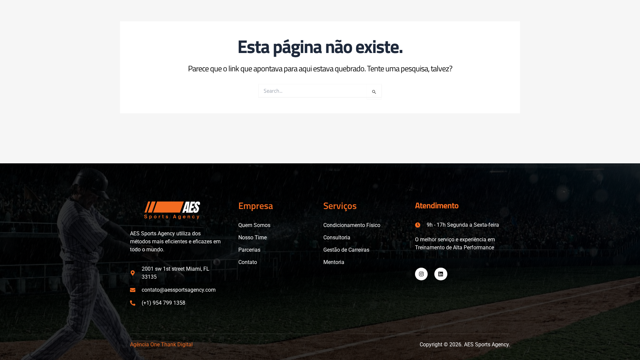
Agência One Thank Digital (161, 344)
